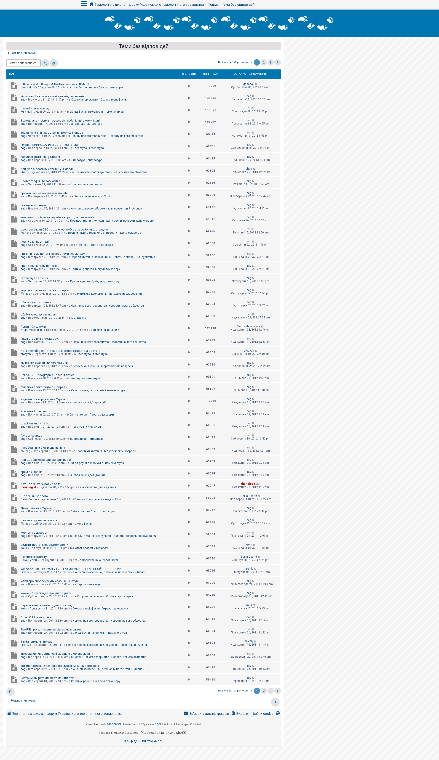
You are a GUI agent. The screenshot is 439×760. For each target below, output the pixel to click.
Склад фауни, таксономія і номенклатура (97, 111)
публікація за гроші (34, 278)
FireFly (25, 572)
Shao (24, 172)
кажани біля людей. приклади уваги (46, 593)
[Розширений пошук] (54, 63)
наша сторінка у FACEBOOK (40, 338)
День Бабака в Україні (36, 508)
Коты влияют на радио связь (41, 484)
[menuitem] (252, 713)
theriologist (28, 487)
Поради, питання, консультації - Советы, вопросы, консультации (112, 220)
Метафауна (78, 317)
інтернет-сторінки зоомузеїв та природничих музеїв (57, 217)
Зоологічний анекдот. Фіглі (92, 196)
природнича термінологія (39, 265)
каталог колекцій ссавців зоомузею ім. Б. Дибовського (60, 665)
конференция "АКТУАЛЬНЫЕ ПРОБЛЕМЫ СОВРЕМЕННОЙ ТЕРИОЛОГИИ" (72, 569)
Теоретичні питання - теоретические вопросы (103, 366)
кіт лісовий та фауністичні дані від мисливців (53, 96)
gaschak (26, 87)
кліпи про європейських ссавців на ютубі (50, 581)
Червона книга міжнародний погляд (46, 605)
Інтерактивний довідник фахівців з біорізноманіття (57, 653)
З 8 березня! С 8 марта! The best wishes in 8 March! (55, 84)
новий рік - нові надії (35, 241)
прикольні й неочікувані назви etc (44, 193)
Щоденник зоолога (34, 496)
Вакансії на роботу (34, 557)
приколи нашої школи (105, 329)
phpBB (159, 724)
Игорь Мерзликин (32, 329)
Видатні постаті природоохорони (44, 544)
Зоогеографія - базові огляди (41, 181)
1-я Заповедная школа (37, 641)
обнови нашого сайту (36, 302)
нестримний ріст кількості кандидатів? (48, 678)
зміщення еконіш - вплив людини (44, 363)
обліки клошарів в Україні (39, 314)
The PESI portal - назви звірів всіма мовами (51, 629)
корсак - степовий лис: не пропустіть (46, 290)
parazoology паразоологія (39, 520)
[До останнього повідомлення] (256, 84)
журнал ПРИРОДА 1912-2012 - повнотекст (50, 144)
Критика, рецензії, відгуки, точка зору (95, 269)
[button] (277, 62)
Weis (24, 548)
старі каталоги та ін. (35, 423)
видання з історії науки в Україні (43, 399)
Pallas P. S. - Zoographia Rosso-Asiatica (47, 375)
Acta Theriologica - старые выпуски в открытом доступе (60, 350)
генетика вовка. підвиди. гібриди (44, 387)
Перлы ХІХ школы (33, 326)
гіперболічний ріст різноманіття (43, 447)
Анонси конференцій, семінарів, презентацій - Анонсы (106, 208)
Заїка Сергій (29, 499)
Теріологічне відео (89, 584)
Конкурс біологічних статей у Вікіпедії (47, 169)
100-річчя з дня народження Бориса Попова (52, 132)
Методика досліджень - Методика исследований (109, 293)
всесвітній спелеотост (37, 411)
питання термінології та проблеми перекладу (53, 253)
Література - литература (86, 123)
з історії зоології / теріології (88, 402)
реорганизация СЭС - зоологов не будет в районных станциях (65, 229)
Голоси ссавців (31, 435)
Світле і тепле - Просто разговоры (100, 87)
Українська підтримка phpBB (163, 733)
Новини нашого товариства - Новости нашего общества (107, 136)
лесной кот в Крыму (35, 108)
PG (22, 111)
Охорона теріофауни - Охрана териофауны (99, 99)
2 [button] (264, 62)
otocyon (26, 354)
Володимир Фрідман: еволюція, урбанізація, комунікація (61, 120)
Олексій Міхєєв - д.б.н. (36, 617)
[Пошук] (45, 63)
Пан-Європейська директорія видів (46, 459)
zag (23, 99)
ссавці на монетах (33, 205)
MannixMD (114, 724)
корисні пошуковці (34, 532)
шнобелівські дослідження (87, 475)
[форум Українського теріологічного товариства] (219, 23)
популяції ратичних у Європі (40, 157)
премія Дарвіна (32, 472)
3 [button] (270, 62)
